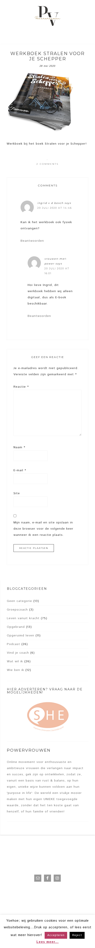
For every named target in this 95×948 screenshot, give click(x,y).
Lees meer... (47, 942)
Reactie (21, 387)
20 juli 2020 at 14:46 (54, 207)
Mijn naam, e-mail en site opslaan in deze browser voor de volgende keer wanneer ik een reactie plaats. (43, 528)
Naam (19, 447)
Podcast (13, 644)
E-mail (19, 470)
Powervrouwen (47, 16)
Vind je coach (18, 653)
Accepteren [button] (56, 935)
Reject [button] (77, 935)
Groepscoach (17, 609)
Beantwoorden (32, 241)
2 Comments (47, 164)
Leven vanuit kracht (23, 618)
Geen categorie (19, 601)
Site (16, 493)
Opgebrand (16, 627)
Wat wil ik (15, 661)
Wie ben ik (15, 670)
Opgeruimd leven (20, 635)
